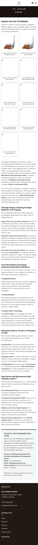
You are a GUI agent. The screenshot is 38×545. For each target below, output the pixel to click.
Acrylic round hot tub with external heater (9, 78)
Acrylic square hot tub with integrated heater (28, 78)
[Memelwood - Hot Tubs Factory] (19, 3)
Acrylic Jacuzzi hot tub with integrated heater (9, 127)
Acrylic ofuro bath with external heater (9, 152)
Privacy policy (6, 532)
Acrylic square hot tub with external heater (28, 103)
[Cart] (32, 3)
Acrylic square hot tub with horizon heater (9, 103)
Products (4, 522)
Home (14, 9)
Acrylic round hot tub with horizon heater (28, 53)
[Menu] (36, 3)
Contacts (4, 528)
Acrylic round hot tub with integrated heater (9, 53)
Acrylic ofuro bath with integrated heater (28, 127)
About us (4, 525)
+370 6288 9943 (7, 502)
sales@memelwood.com (17, 463)
